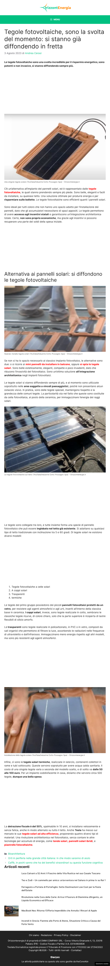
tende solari (60, 841)
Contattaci (76, 950)
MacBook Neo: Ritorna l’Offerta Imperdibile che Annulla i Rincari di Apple (59, 910)
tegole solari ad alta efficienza (40, 833)
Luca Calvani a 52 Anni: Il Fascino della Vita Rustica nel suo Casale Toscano (60, 873)
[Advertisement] (55, 91)
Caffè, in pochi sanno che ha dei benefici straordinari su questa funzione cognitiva (55, 862)
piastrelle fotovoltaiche (18, 844)
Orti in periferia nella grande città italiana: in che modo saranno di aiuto (49, 858)
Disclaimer (75, 935)
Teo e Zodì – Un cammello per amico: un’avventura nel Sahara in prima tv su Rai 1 (63, 880)
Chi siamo (34, 935)
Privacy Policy (61, 935)
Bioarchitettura (16, 853)
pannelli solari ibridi (81, 841)
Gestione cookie (102, 964)
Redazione (46, 935)
